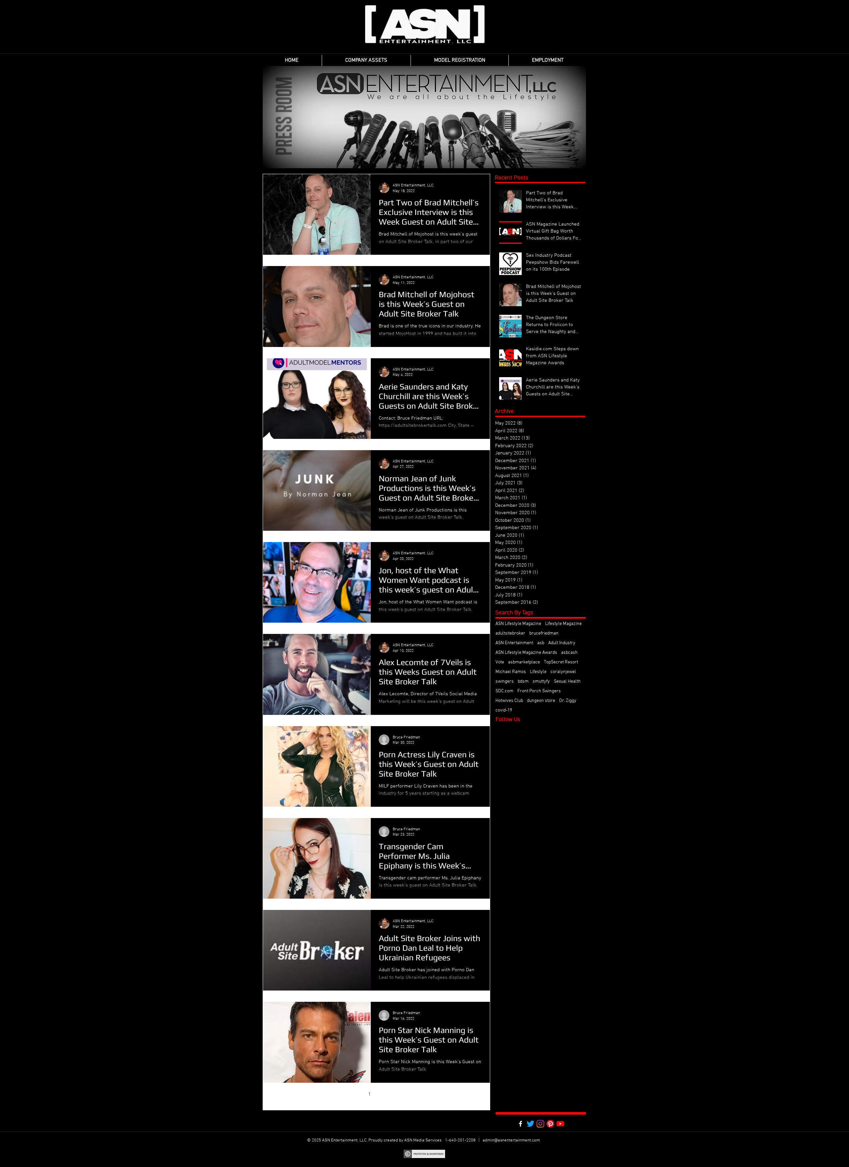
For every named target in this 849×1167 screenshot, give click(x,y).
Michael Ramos (510, 672)
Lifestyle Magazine (563, 624)
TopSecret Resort (561, 662)
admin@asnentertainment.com (511, 1140)
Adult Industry (561, 643)
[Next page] (397, 1094)
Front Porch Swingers (539, 691)
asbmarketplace (524, 662)
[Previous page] (355, 1094)
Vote (499, 662)
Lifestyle (538, 672)
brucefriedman (543, 633)
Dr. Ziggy (567, 701)
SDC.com (504, 691)
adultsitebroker (510, 633)
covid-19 (503, 710)
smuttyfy (541, 681)
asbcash (569, 652)
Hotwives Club (509, 701)
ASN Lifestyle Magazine (518, 624)
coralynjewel (563, 672)
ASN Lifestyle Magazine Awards (526, 652)
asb (540, 643)
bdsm (523, 681)
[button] (366, 60)
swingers (504, 681)
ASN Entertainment (514, 643)
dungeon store (541, 701)
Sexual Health (567, 681)
